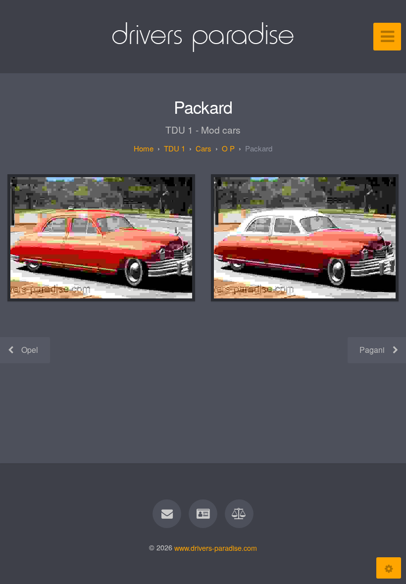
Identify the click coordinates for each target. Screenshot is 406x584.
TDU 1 (174, 148)
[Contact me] (166, 513)
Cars (203, 148)
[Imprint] (203, 513)
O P (228, 148)
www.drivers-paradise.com (215, 547)
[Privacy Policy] (239, 513)
